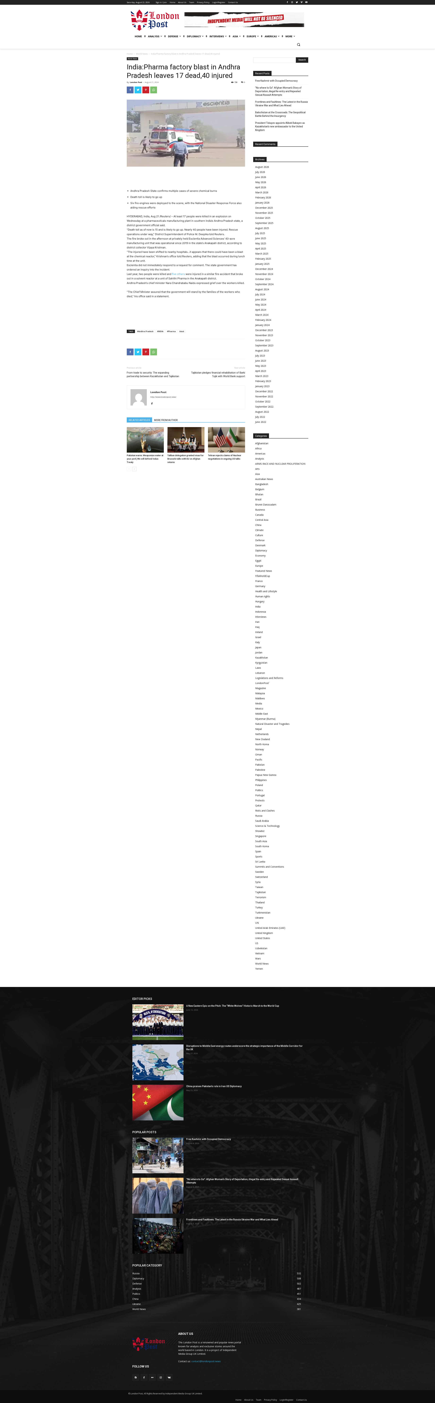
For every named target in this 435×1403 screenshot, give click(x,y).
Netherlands (262, 734)
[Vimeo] (301, 2)
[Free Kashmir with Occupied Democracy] (158, 1155)
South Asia (261, 841)
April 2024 (260, 309)
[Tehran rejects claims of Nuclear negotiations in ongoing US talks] (226, 440)
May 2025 (260, 243)
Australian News (264, 479)
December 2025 (264, 207)
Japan (258, 647)
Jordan (258, 652)
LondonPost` (262, 683)
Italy (257, 642)
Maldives (260, 698)
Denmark (260, 545)
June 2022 (260, 422)
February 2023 (263, 381)
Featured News (263, 570)
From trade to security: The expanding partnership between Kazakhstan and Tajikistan (153, 374)
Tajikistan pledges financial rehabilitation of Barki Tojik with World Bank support (218, 374)
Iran (257, 621)
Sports (258, 856)
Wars (258, 958)
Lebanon (260, 672)
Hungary (259, 601)
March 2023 (261, 376)
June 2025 (260, 238)
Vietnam (259, 953)
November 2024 (264, 274)
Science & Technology (267, 825)
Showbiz (259, 831)
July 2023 (260, 355)
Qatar (258, 805)
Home (130, 53)
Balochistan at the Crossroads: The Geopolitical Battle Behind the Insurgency (280, 114)
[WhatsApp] (153, 90)
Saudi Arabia (262, 820)
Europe (259, 565)
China (258, 525)
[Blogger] (135, 1377)
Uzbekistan (261, 948)
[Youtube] (306, 2)
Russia (258, 815)
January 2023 (262, 386)
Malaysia (260, 693)
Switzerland (261, 876)
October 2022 (262, 401)
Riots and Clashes (265, 810)
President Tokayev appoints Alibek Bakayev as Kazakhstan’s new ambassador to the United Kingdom (280, 126)
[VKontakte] (169, 1377)
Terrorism (260, 897)
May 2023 (260, 365)
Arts (257, 468)
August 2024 (262, 289)
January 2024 (262, 325)
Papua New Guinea (265, 774)
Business (260, 509)
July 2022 (260, 416)
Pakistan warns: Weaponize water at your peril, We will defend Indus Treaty (145, 458)
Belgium (259, 489)
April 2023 (260, 371)
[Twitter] (297, 2)
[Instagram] (292, 2)
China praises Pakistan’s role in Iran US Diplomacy (214, 1086)
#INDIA (160, 331)
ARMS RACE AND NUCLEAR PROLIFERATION (280, 463)
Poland (259, 785)
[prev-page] (129, 469)
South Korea (262, 846)
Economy (260, 555)
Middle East (261, 713)
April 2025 (260, 248)
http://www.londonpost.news (163, 397)
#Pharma (171, 331)
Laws (258, 667)
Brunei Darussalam (265, 504)
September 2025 (264, 223)
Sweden (259, 871)
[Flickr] (152, 1377)
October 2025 (262, 217)
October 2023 (262, 340)
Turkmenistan (262, 912)
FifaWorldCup (262, 576)
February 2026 (263, 197)
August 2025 (262, 228)
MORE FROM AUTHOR (166, 420)
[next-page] (134, 469)
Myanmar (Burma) (265, 718)
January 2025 (262, 263)
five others (178, 274)
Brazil (258, 499)
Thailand (260, 902)
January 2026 (262, 202)
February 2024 (263, 320)
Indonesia (260, 611)
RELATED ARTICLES (139, 420)
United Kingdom (264, 933)
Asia (257, 474)
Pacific (258, 759)
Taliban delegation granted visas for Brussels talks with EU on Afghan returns (185, 458)
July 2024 (260, 294)
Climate (259, 530)
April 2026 (260, 187)
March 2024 (261, 314)
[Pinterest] (145, 90)
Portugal (260, 795)
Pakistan (260, 764)
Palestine (260, 769)
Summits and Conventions (269, 866)
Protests (260, 800)
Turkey (259, 907)
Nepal (258, 729)
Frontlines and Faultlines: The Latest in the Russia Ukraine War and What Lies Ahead (281, 103)
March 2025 (261, 253)
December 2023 (264, 330)
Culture (259, 535)
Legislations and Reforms (269, 678)
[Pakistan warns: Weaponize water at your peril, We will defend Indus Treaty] (145, 440)
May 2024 (260, 304)
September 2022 (264, 406)
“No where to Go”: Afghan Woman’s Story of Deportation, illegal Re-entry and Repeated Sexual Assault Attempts (278, 91)
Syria (257, 882)
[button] (298, 44)
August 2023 (262, 350)
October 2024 (262, 279)
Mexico (259, 708)
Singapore (260, 836)
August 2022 (262, 411)
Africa (258, 448)
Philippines (261, 780)
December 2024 (264, 269)
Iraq (257, 627)
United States (262, 938)
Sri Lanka (260, 861)
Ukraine (259, 917)
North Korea (262, 744)
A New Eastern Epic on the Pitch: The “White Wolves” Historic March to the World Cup (232, 1005)
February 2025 (263, 258)
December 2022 (264, 391)
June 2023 (260, 360)
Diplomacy (261, 550)
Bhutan (259, 494)
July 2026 (260, 172)
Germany (260, 586)
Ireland (259, 632)
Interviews (260, 616)
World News (142, 53)
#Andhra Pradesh (145, 331)
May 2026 (260, 182)
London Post (136, 82)
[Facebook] (287, 2)
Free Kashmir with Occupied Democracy (276, 80)
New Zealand (262, 739)
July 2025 (260, 233)
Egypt (258, 560)
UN (257, 922)
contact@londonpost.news (206, 1361)
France (259, 581)
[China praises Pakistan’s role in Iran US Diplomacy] (158, 1102)
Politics (259, 790)
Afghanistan (261, 443)
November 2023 (264, 335)
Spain (258, 851)
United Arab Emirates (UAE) (270, 927)
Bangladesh (261, 484)
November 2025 (264, 212)
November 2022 (264, 396)
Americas (260, 453)
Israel (258, 637)
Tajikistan (260, 892)
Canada (259, 514)
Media (258, 703)
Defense (260, 540)
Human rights (262, 596)
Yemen (259, 968)
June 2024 (260, 299)
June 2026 (260, 177)
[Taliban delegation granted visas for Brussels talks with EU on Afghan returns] (185, 440)
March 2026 (261, 192)
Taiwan (259, 887)
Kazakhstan (261, 657)
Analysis (259, 458)
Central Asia (261, 519)
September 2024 (264, 284)
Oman (258, 754)
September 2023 (264, 345)
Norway (259, 749)
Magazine (260, 688)
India (257, 606)
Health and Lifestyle (266, 591)
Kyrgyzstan (261, 662)
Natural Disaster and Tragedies (272, 723)
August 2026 (262, 166)
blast (181, 331)
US (256, 943)
